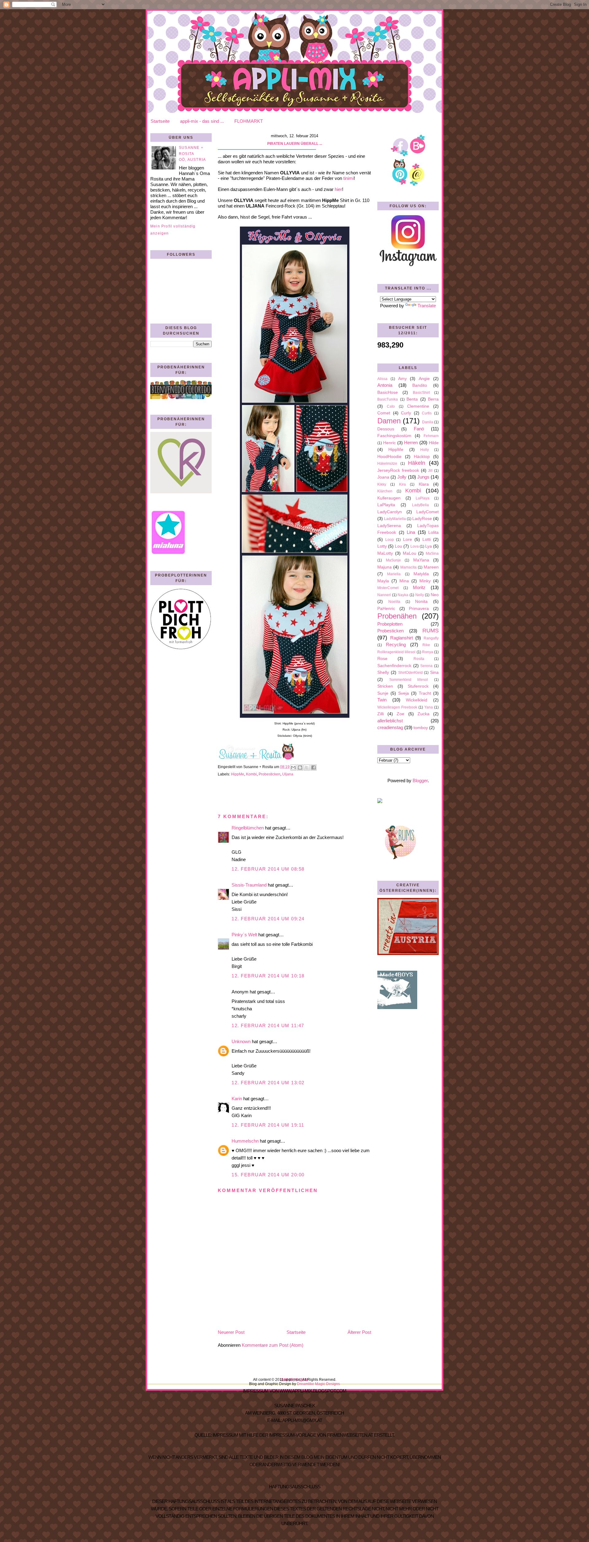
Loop (389, 540)
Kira (402, 484)
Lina (411, 532)
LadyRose (422, 518)
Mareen (431, 567)
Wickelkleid (416, 700)
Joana (383, 477)
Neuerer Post (231, 1332)
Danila (427, 422)
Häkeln (416, 463)
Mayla (383, 581)
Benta (412, 399)
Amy (402, 378)
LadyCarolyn (389, 512)
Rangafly (431, 638)
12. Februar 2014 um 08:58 (268, 869)
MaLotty (385, 553)
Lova (414, 546)
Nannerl (384, 595)
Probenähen (397, 616)
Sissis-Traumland (249, 885)
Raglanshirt (401, 637)
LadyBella (420, 505)
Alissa (382, 379)
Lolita (433, 532)
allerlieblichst (390, 720)
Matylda (421, 574)
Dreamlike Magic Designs (318, 1384)
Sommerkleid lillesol (408, 680)
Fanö (419, 428)
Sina (434, 672)
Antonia (384, 385)
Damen (389, 421)
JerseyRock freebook (398, 470)
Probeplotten (389, 624)
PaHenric (386, 608)
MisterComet (387, 588)
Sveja (403, 693)
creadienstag (390, 727)
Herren (411, 442)
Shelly (383, 672)
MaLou (409, 553)
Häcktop (422, 456)
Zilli (380, 714)
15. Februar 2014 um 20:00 (268, 1174)
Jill (430, 470)
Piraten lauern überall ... (294, 144)
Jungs (423, 477)
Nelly (419, 595)
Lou (398, 546)
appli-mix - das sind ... (202, 121)
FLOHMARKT (248, 121)
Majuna (384, 567)
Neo (435, 594)
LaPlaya (422, 498)
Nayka (403, 595)
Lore (407, 539)
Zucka (423, 714)
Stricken (385, 686)
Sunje (382, 693)
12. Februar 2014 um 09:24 (268, 918)
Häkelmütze (387, 463)
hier (338, 189)
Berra (433, 399)
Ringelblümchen (248, 827)
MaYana (421, 560)
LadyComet (427, 512)
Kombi (251, 774)
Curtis (427, 413)
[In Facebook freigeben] (313, 767)
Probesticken (269, 774)
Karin (237, 1098)
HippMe (237, 774)
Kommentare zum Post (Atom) (272, 1345)
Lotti (426, 539)
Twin (382, 699)
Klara (424, 484)
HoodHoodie (389, 456)
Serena (426, 666)
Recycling (396, 644)
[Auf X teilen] (307, 767)
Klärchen (384, 491)
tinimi (348, 178)
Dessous (385, 429)
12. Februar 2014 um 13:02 (268, 1082)
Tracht (425, 693)
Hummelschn (245, 1141)
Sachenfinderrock (394, 665)
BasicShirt (421, 392)
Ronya (427, 652)
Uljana (287, 774)
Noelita (394, 602)
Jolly (401, 477)
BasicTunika (387, 399)
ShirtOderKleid (410, 672)
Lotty (382, 546)
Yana (428, 707)
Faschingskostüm (394, 435)
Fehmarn (431, 436)
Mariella (394, 574)
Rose (382, 658)
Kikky (381, 484)
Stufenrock (418, 686)
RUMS (430, 630)
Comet (383, 413)
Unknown (241, 1041)
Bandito (419, 385)
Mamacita (408, 567)
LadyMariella (395, 519)
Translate (427, 305)
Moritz (419, 587)
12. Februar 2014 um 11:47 (268, 1025)
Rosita (419, 659)
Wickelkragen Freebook (397, 707)
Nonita (421, 601)
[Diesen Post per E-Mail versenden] (293, 767)
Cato (391, 406)
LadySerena (389, 525)
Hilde (434, 443)
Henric (389, 443)
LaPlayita (386, 505)
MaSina (432, 553)
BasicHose (387, 392)
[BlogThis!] (300, 767)
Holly (424, 450)
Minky (425, 581)
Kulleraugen (389, 498)
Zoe (400, 714)
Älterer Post (359, 1332)
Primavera (419, 608)
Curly (406, 413)
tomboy (421, 727)
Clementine (418, 406)
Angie (424, 378)
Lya (428, 546)
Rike (426, 645)
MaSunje (393, 560)
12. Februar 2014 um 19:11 (268, 1125)
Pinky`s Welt (244, 934)
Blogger (420, 780)
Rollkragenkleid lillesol (396, 652)
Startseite (160, 121)
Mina (404, 581)
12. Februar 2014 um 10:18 (268, 975)
